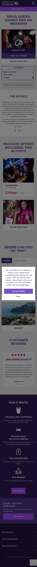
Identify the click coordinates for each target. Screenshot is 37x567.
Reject (18, 297)
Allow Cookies (18, 291)
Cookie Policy (24, 285)
